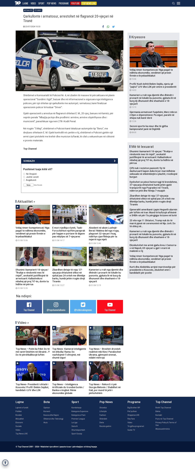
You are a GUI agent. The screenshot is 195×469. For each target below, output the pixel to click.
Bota (47, 402)
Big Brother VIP (133, 408)
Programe (64, 3)
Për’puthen (132, 411)
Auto (46, 422)
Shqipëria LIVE (133, 415)
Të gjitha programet (135, 426)
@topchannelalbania (56, 310)
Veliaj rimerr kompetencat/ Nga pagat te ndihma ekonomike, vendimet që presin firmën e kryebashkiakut (32, 233)
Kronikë (19, 415)
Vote (29, 185)
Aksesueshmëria (162, 429)
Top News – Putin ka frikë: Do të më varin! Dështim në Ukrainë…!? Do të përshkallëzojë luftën (33, 351)
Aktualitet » (26, 201)
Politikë (19, 411)
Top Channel (29, 310)
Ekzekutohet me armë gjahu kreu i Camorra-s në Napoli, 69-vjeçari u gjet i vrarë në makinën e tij (153, 248)
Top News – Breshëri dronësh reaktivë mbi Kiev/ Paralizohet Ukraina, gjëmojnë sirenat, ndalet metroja (105, 353)
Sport (41, 3)
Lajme (25, 3)
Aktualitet (28, 10)
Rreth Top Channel (163, 408)
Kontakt (158, 415)
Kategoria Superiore (80, 411)
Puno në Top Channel (164, 419)
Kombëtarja (76, 408)
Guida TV (131, 430)
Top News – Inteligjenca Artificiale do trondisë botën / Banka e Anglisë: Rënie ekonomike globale (68, 388)
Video (33, 3)
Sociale (19, 426)
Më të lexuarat (142, 147)
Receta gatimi (105, 426)
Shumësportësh (78, 430)
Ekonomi (19, 422)
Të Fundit (38, 10)
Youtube (75, 3)
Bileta (157, 411)
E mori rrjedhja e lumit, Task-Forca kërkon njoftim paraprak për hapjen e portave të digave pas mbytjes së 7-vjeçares (68, 233)
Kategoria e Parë (78, 415)
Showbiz (103, 408)
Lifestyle (103, 411)
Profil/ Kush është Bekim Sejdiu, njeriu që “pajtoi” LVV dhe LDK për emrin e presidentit (153, 86)
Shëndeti (103, 419)
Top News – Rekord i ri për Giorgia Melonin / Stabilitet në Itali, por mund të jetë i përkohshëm (105, 388)
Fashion (102, 415)
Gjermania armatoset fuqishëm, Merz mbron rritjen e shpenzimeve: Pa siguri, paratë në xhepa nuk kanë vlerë (153, 116)
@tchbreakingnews (83, 310)
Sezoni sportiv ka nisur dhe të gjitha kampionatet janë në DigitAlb (149, 129)
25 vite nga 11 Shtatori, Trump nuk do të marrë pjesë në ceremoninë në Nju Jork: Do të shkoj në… (153, 223)
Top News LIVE (89, 3)
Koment (47, 411)
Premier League (78, 419)
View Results (38, 185)
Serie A (75, 426)
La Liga (74, 422)
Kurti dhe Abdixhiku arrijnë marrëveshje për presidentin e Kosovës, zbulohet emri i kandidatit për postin (153, 270)
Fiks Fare (131, 419)
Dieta (101, 422)
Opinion (47, 408)
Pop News (51, 3)
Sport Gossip (77, 434)
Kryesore (138, 37)
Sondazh (29, 161)
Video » (23, 323)
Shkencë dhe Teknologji (53, 419)
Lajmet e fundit (22, 408)
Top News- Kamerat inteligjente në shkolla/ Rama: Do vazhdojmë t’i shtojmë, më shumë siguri (69, 353)
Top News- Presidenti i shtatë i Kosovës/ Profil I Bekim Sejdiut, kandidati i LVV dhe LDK (32, 387)
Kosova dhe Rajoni (51, 415)
